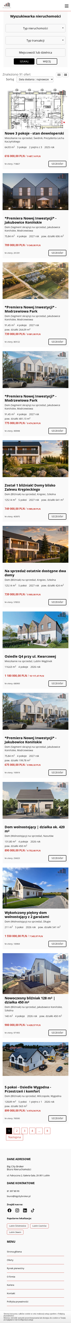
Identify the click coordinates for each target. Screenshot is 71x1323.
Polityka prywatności (17, 1301)
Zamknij (36, 1316)
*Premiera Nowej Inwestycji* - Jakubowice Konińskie (30, 220)
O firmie (11, 1276)
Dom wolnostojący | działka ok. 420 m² (35, 829)
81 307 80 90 (13, 1191)
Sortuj (10, 79)
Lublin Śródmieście (17, 1225)
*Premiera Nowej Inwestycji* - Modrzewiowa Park (30, 309)
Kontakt (11, 1293)
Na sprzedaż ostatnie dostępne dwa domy (35, 573)
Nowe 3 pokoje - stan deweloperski (34, 133)
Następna (14, 1137)
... (39, 1131)
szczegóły (57, 163)
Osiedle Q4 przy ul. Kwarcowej (30, 656)
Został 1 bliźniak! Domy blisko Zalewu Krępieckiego (30, 487)
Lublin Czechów (39, 1225)
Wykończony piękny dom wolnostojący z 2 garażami (27, 914)
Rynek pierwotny (15, 1268)
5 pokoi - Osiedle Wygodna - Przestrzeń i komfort (28, 1089)
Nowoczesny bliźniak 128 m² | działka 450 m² (30, 1000)
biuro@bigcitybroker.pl (19, 1196)
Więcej (47, 61)
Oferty (10, 1260)
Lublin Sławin (15, 1232)
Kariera (10, 1284)
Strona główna (14, 1251)
